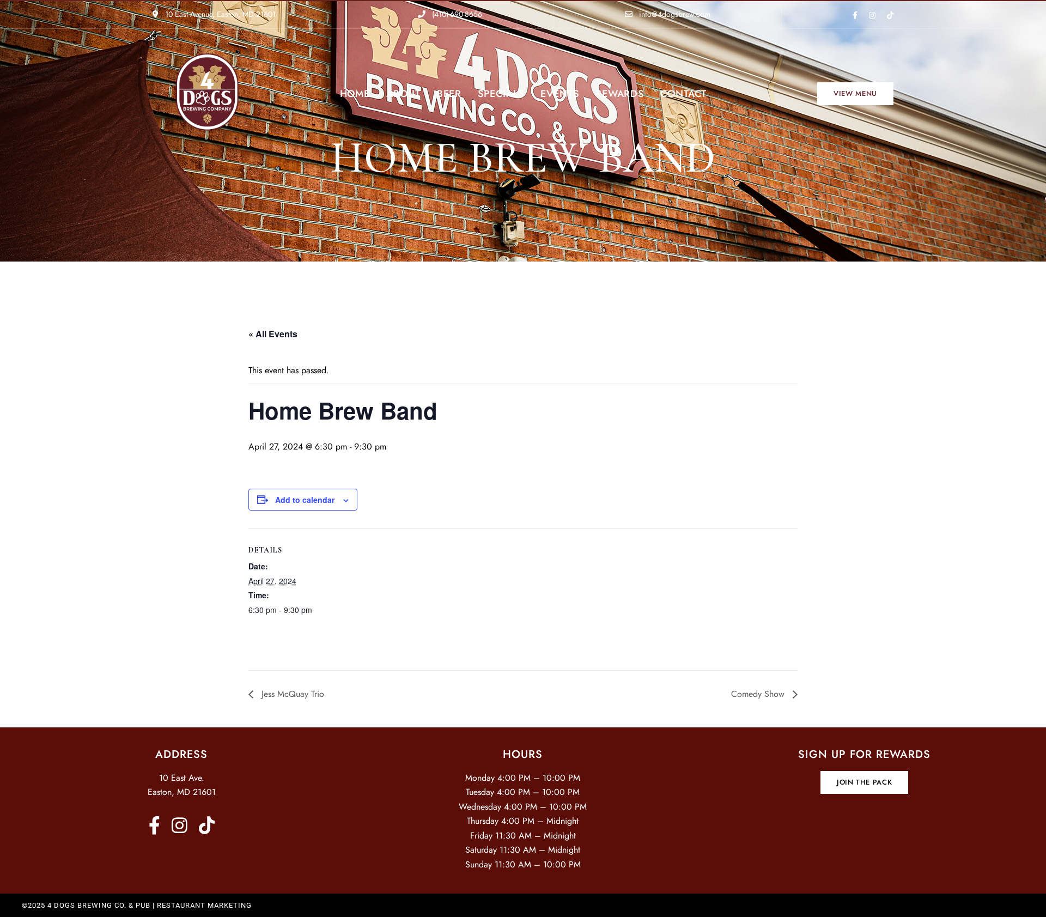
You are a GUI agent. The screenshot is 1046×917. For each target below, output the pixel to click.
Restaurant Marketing (204, 905)
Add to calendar (305, 499)
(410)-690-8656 (456, 14)
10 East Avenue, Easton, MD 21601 (219, 14)
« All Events (272, 333)
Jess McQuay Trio (291, 694)
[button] (855, 93)
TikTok (890, 15)
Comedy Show (759, 694)
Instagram (872, 15)
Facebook (855, 15)
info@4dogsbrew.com (673, 14)
